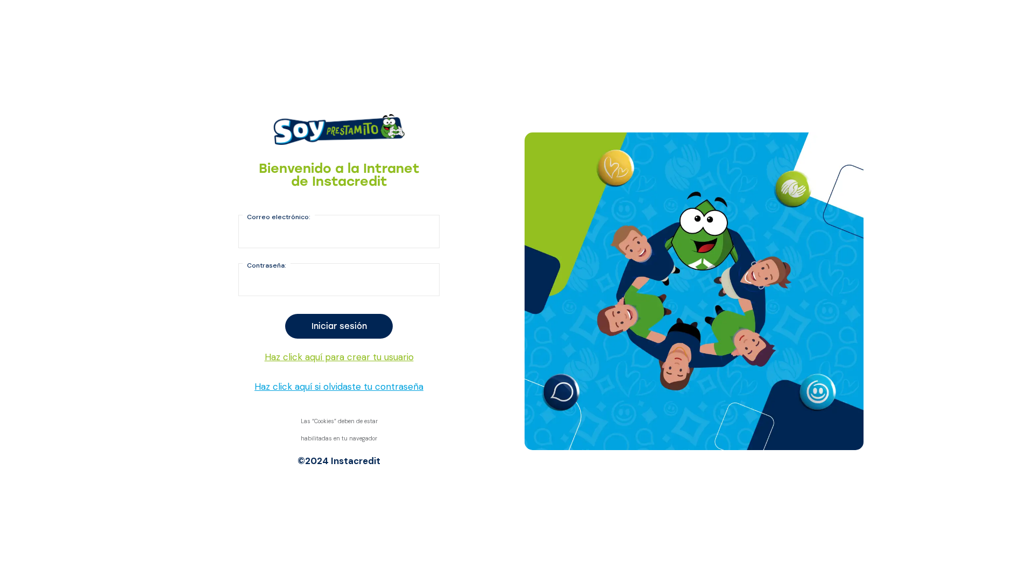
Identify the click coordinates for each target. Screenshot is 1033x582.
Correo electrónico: (278, 217)
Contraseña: (266, 265)
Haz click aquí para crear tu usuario (339, 357)
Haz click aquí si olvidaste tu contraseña (338, 386)
